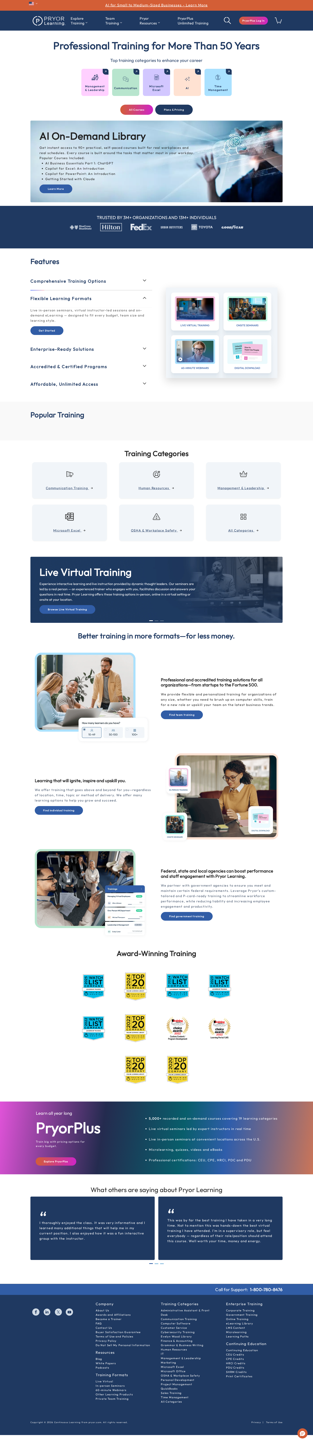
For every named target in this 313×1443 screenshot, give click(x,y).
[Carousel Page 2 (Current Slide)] (156, 1263)
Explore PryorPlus (56, 1161)
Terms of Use (274, 1422)
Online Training (237, 1319)
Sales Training (171, 1393)
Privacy (256, 1422)
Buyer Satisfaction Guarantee (118, 1332)
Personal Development (178, 1380)
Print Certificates (239, 1376)
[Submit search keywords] (227, 20)
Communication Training (179, 1319)
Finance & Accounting (177, 1341)
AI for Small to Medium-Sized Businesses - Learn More (156, 5)
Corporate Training (240, 1310)
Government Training (242, 1314)
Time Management (175, 1397)
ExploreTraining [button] (78, 20)
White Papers (106, 1363)
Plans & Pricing (174, 109)
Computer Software (176, 1323)
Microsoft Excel (172, 1367)
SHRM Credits (236, 1372)
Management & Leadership (181, 1358)
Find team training (182, 714)
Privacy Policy (106, 1341)
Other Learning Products (114, 1394)
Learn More (56, 188)
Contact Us (104, 1327)
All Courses (136, 109)
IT (162, 1354)
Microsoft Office (173, 1371)
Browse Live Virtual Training (67, 609)
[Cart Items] (278, 22)
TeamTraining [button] (112, 20)
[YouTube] (69, 1312)
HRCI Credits (235, 1363)
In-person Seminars (110, 1385)
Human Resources (174, 1349)
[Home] (48, 21)
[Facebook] (36, 1312)
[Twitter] (58, 1312)
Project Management (176, 1384)
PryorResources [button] (148, 20)
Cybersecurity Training (178, 1332)
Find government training (186, 916)
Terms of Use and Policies (114, 1336)
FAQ (99, 1323)
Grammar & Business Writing (182, 1345)
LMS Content (235, 1327)
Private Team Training (112, 1398)
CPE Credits (235, 1359)
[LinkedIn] (47, 1312)
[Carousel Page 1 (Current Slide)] (151, 620)
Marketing (168, 1362)
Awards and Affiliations (113, 1314)
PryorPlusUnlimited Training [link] (193, 20)
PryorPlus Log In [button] (253, 20)
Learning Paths (237, 1336)
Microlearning (236, 1332)
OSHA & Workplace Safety (180, 1375)
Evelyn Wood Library (176, 1336)
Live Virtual (104, 1381)
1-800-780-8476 (266, 1289)
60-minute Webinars (111, 1390)
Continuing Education (242, 1350)
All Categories (171, 1401)
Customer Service (174, 1327)
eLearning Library (239, 1323)
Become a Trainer (109, 1319)
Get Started (47, 330)
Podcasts (102, 1367)
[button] (253, 21)
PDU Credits (235, 1367)
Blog (99, 1359)
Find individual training (59, 810)
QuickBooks (169, 1388)
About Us (102, 1310)
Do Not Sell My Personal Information (123, 1345)
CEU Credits (235, 1354)
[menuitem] (79, 21)
